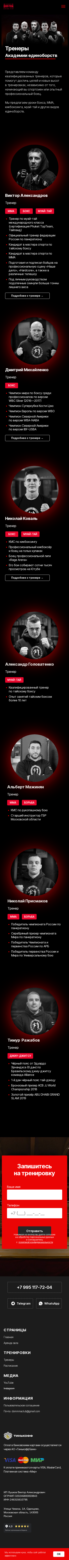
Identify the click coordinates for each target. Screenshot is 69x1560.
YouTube (8, 1382)
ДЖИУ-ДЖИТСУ (20, 1055)
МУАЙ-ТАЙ (14, 679)
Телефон (13, 1205)
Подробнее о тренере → (27, 577)
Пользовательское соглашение (21, 1405)
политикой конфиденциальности (36, 1242)
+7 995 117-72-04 (34, 1287)
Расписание (11, 1365)
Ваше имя (13, 1187)
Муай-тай (45, 211)
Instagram (9, 1388)
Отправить (34, 1231)
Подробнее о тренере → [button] (27, 295)
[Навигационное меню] (63, 6)
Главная (8, 1337)
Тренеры (9, 1359)
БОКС (11, 534)
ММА (13, 802)
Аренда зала (11, 1342)
